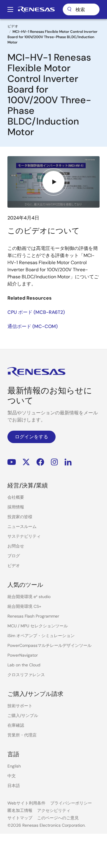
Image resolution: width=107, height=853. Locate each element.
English (14, 766)
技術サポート (19, 705)
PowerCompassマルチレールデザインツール (49, 645)
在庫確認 (15, 725)
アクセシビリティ (53, 810)
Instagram (54, 462)
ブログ (13, 555)
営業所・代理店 (22, 735)
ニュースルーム (22, 526)
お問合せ (15, 546)
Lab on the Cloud (23, 665)
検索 (81, 9)
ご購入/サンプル (22, 715)
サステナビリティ (24, 536)
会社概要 (15, 497)
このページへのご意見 (58, 817)
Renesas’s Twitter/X (26, 462)
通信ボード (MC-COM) (32, 326)
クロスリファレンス (26, 674)
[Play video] (53, 182)
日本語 (13, 785)
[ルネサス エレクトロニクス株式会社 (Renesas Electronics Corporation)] (36, 9)
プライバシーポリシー (71, 803)
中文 (11, 775)
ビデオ (12, 26)
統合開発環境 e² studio (29, 596)
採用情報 (15, 507)
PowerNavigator (22, 655)
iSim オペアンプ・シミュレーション (41, 635)
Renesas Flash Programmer (33, 616)
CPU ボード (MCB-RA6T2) (36, 312)
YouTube (11, 462)
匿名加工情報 (19, 810)
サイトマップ (19, 817)
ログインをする (31, 437)
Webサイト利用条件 (26, 803)
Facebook (40, 462)
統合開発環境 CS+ (24, 606)
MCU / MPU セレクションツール (37, 626)
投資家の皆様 (19, 516)
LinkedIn (68, 462)
